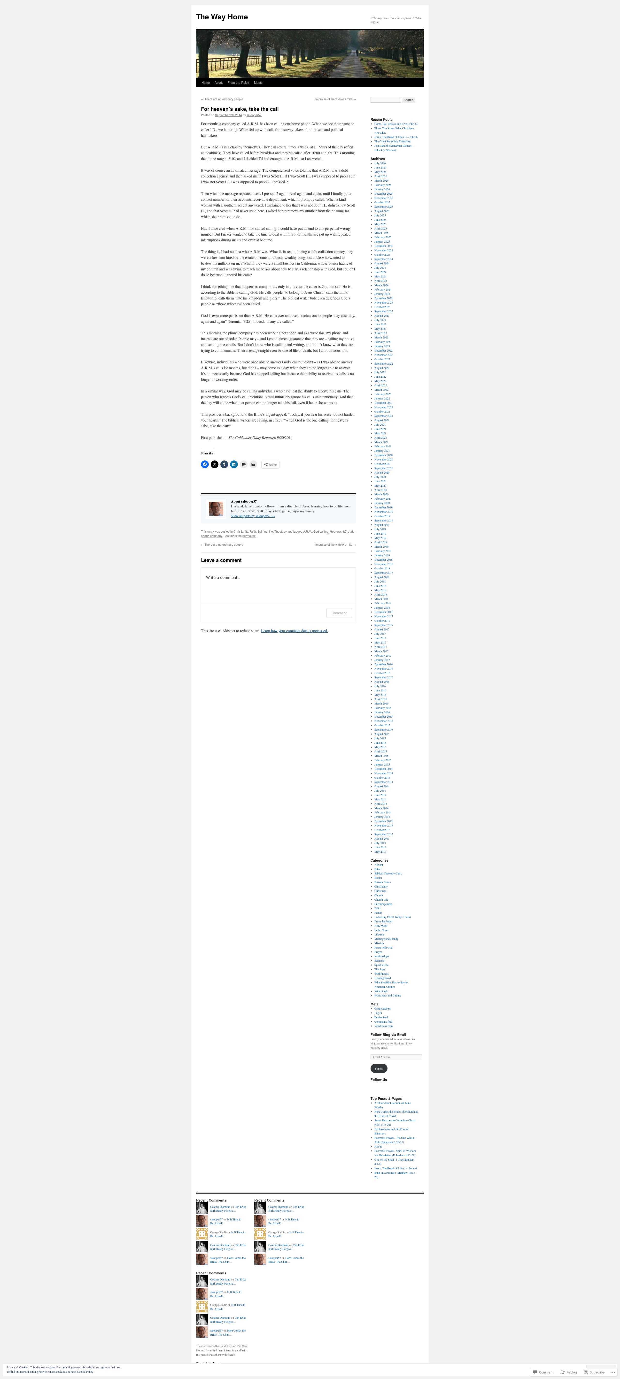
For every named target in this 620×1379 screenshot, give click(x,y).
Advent (378, 864)
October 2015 (382, 725)
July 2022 (380, 372)
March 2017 (381, 651)
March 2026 (381, 180)
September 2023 (383, 311)
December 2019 (383, 507)
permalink (249, 536)
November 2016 (383, 668)
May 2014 (380, 799)
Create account (382, 1008)
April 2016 (380, 699)
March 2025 (381, 233)
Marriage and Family (386, 939)
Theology (280, 531)
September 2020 (383, 468)
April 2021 (380, 437)
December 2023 (383, 298)
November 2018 (383, 564)
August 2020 (381, 472)
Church (378, 895)
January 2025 (382, 241)
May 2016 (380, 695)
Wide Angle (381, 991)
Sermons (379, 960)
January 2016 (382, 712)
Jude (351, 531)
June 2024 (380, 272)
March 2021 (381, 442)
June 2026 (380, 167)
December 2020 (383, 455)
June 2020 (380, 481)
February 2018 (382, 603)
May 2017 (380, 642)
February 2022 (382, 394)
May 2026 (380, 172)
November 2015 (383, 721)
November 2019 (383, 511)
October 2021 (382, 411)
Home (206, 82)
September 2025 (383, 206)
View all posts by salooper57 (253, 515)
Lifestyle (379, 934)
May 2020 (380, 485)
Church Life (381, 899)
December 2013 (383, 821)
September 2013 (383, 834)
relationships (381, 956)
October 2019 (382, 516)
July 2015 (380, 738)
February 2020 (382, 498)
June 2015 (380, 742)
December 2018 (383, 559)
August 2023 (381, 315)
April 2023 (380, 333)
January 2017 (382, 660)
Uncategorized (382, 978)
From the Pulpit (238, 82)
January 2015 (382, 764)
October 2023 (382, 307)
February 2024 (382, 289)
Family (378, 912)
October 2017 (382, 620)
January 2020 (382, 503)
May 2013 (380, 851)
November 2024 (383, 250)
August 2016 (381, 681)
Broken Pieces (382, 882)
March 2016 (381, 703)
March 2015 (381, 756)
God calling (320, 531)
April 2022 (380, 385)
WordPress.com (383, 1026)
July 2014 (380, 790)
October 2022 (382, 359)
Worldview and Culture (387, 995)
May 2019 (380, 538)
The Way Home (222, 16)
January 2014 (382, 817)
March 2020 (381, 494)
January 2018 (382, 607)
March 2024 (381, 285)
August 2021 (381, 420)
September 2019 (383, 520)
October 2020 (382, 464)
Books (378, 878)
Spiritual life (265, 531)
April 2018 (380, 594)
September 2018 (383, 573)
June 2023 (380, 324)
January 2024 (382, 294)
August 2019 (381, 525)
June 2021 (380, 429)
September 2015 (383, 729)
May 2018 (380, 590)
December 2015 (383, 716)
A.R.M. (307, 531)
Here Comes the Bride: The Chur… (228, 1260)
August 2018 (381, 577)
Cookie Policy (85, 1371)
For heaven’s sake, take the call (240, 108)
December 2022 (383, 350)
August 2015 (381, 734)
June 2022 (380, 376)
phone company (211, 536)
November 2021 (383, 407)
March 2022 (381, 389)
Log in (378, 1013)
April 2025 (380, 228)
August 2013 (381, 838)
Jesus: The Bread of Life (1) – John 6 (396, 137)
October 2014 (382, 777)
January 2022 (382, 398)
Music (258, 82)
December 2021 (383, 403)
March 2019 (381, 546)
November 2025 (383, 198)
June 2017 (380, 638)
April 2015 (380, 751)
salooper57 (254, 115)
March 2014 (381, 808)
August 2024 (381, 263)
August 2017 (381, 629)
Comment (339, 613)
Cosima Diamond (220, 1207)
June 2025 (380, 220)
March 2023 (381, 337)
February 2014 (382, 812)
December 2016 (383, 664)
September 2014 (383, 782)
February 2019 (382, 551)
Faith (252, 531)
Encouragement (383, 904)
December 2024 (383, 246)
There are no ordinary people (222, 99)
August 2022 (381, 368)
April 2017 (380, 647)
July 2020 (380, 477)
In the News (381, 930)
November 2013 (383, 825)
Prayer (378, 952)
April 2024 (380, 281)
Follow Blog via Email (388, 1034)
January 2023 (382, 346)
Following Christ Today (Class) (392, 917)
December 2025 (383, 193)
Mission (379, 943)
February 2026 (382, 185)
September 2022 (383, 363)
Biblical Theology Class (388, 873)
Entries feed (381, 1017)
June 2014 (380, 795)
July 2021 (380, 424)
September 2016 (383, 677)
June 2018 (380, 586)
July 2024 (380, 267)
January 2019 (382, 555)
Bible (377, 869)
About (219, 82)
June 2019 (380, 533)
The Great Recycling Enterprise (392, 141)
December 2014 (383, 769)
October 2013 (382, 830)
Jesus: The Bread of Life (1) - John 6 (395, 1168)
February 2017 (382, 655)
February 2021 (382, 446)
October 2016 (382, 673)
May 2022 (380, 381)
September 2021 (383, 416)
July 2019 (380, 529)
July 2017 (380, 634)
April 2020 (380, 490)
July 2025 (380, 215)
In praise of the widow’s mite (335, 99)
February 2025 (382, 237)
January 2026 (382, 189)
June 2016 (380, 690)
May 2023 (380, 328)
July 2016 (380, 686)
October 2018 (382, 568)
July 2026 (380, 163)
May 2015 (380, 747)
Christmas (380, 891)
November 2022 (383, 355)
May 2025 (380, 224)
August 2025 (381, 211)
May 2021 (380, 433)
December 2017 (383, 612)
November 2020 (383, 459)
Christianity (240, 531)
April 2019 (380, 542)
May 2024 (380, 276)
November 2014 (383, 773)
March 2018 (381, 599)
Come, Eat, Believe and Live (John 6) (396, 124)
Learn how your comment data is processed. (294, 630)
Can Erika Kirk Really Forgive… (228, 1209)
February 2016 (382, 708)
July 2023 (380, 320)
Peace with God (383, 947)
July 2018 (380, 581)
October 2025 (382, 202)
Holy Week (380, 925)
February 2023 (382, 342)
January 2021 (382, 450)
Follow (379, 1068)
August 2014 (381, 786)
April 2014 (380, 803)
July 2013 (380, 843)
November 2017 (383, 616)
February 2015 (382, 760)
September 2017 (383, 625)
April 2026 (380, 176)
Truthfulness (381, 973)
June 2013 (380, 847)
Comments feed (383, 1021)
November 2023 (383, 302)
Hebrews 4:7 (338, 531)
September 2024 (383, 259)
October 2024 (382, 254)
